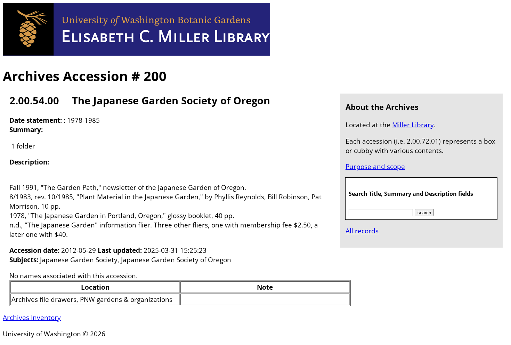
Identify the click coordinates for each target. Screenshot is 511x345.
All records (362, 230)
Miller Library (413, 124)
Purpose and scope (375, 166)
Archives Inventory (32, 317)
